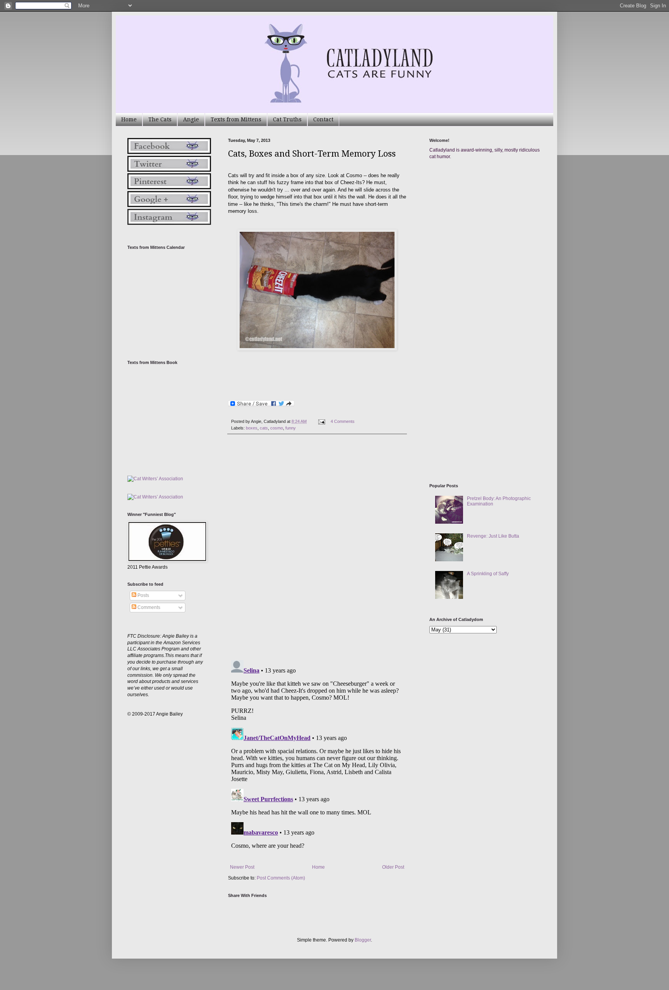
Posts (142, 595)
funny (290, 428)
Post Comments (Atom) (281, 878)
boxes (251, 428)
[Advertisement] (487, 239)
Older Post (393, 867)
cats (264, 428)
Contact (323, 119)
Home (129, 119)
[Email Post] (321, 421)
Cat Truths (287, 119)
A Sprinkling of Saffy (488, 573)
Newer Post (242, 867)
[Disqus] (317, 547)
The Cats (160, 119)
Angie (191, 119)
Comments (148, 607)
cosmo (276, 428)
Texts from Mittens (236, 119)
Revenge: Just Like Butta (493, 536)
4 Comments (343, 421)
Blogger (363, 940)
